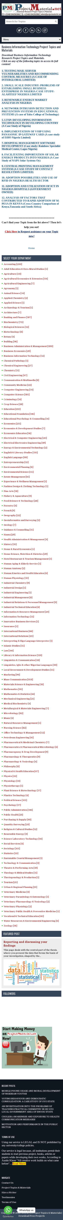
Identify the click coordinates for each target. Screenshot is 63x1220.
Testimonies (8, 1197)
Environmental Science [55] (19, 472)
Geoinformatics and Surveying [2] (22, 520)
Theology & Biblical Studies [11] (20, 873)
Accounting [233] (13, 264)
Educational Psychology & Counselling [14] (26, 419)
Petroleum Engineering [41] (19, 737)
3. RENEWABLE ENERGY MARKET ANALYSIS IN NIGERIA (24, 101)
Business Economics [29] (17, 351)
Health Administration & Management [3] (26, 539)
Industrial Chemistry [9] (17, 583)
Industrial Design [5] (15, 588)
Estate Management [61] (17, 477)
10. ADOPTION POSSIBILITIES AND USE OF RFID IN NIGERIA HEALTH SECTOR (29, 179)
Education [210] (12, 409)
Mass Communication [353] (18, 679)
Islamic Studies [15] (14, 646)
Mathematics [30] (13, 689)
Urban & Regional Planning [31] (20, 887)
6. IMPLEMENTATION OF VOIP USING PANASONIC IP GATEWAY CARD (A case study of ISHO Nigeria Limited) (31, 134)
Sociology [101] (12, 848)
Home (31, 248)
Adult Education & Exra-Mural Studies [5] (26, 269)
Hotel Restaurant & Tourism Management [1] (28, 559)
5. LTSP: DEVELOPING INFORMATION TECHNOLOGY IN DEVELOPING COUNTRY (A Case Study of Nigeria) (30, 123)
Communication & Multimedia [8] (21, 380)
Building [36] (10, 341)
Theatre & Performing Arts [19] (21, 868)
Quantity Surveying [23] (17, 824)
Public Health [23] (13, 815)
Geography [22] (12, 515)
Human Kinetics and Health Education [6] (26, 573)
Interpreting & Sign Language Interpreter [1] (28, 641)
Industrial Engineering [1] (17, 592)
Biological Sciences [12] (16, 327)
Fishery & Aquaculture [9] (18, 496)
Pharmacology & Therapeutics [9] (22, 757)
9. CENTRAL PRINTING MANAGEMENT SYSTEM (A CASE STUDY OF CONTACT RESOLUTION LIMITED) (27, 169)
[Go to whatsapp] (8, 1210)
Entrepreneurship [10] (16, 462)
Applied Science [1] (14, 303)
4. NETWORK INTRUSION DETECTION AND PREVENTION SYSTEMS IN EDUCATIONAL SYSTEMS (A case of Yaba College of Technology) (30, 111)
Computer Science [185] (17, 394)
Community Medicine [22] (18, 385)
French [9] (9, 510)
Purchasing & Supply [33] (17, 819)
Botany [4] (9, 336)
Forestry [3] (10, 505)
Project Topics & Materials (16, 1187)
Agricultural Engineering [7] (19, 283)
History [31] (10, 544)
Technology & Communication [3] (21, 863)
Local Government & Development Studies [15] (29, 670)
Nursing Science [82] (15, 728)
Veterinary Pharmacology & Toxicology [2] (27, 901)
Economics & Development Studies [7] (24, 428)
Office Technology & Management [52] (24, 732)
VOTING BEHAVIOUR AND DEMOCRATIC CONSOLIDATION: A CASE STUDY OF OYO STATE (28, 1100)
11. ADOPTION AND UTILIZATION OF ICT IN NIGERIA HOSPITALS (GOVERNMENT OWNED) (30, 189)
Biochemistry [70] (13, 322)
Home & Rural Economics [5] (19, 549)
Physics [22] (10, 776)
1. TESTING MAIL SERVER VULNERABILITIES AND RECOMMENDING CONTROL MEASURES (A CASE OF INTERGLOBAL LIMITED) (30, 75)
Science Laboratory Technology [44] (23, 839)
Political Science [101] (15, 800)
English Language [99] (16, 457)
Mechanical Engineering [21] (19, 699)
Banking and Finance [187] (18, 317)
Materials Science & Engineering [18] (24, 684)
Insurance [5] (11, 626)
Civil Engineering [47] (15, 375)
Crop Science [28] (13, 404)
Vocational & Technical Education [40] (24, 916)
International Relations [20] (18, 636)
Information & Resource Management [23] (26, 612)
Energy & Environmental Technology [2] (25, 447)
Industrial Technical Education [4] (22, 607)
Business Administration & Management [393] (28, 346)
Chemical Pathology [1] (16, 361)
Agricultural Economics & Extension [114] (26, 278)
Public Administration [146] (18, 810)
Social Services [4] (14, 843)
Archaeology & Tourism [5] (18, 307)
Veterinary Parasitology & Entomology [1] (26, 897)
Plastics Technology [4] (16, 795)
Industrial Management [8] (18, 597)
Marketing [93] (12, 674)
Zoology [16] (10, 925)
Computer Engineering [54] (18, 389)
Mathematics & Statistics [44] (19, 694)
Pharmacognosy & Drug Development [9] (26, 752)
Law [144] (9, 650)
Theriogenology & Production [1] (21, 877)
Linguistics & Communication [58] (22, 660)
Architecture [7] (12, 312)
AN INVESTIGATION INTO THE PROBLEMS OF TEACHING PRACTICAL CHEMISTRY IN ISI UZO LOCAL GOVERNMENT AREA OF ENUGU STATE (28, 1109)
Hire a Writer (9, 1192)
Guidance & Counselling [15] (19, 530)
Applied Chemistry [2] (16, 298)
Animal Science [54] (14, 293)
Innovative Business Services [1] (21, 621)
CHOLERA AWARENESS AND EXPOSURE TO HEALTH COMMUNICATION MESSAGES (30, 1118)
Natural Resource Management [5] (22, 723)
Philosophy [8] (11, 766)
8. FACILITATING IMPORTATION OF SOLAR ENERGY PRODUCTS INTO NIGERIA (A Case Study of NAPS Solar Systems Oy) (30, 157)
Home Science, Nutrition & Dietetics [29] (26, 554)
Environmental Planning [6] (18, 467)
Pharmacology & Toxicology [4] (20, 761)
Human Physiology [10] (16, 578)
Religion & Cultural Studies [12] (20, 829)
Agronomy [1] (11, 288)
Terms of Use (9, 1202)
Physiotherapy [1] (13, 786)
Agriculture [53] (12, 274)
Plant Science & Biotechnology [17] (22, 790)
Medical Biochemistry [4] (17, 703)
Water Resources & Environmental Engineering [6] (31, 921)
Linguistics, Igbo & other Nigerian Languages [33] (30, 665)
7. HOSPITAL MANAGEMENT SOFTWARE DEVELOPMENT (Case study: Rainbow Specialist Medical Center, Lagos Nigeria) (31, 146)
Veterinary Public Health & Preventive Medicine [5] (31, 911)
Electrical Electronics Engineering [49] (25, 443)
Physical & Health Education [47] (21, 771)
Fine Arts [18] (11, 491)
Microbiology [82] (13, 713)
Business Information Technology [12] (24, 356)
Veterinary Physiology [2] (18, 906)
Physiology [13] (12, 781)
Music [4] (9, 718)
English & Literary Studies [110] (21, 452)
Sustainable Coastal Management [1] (23, 858)
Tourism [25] (11, 882)
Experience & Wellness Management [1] (25, 481)
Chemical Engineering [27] (18, 365)
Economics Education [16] (17, 433)
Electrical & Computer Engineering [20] (25, 438)
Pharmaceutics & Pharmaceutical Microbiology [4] (31, 747)
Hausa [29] (9, 534)
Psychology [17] (12, 805)
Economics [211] (12, 423)
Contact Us (7, 1183)
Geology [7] (10, 525)
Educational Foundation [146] (19, 414)
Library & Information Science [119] (23, 655)
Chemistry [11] (11, 370)
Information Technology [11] (19, 616)
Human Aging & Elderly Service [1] (22, 563)
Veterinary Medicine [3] (17, 892)
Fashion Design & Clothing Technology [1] (26, 486)
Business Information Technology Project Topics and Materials (31, 48)
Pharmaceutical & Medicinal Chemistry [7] (26, 742)
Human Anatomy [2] (14, 568)
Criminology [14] (13, 399)
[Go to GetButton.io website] (8, 1216)
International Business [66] (18, 631)
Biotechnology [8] (13, 332)
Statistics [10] (11, 853)
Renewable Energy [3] (16, 834)
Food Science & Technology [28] (21, 501)
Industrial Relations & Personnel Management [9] (30, 602)
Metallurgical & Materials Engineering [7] (26, 708)
